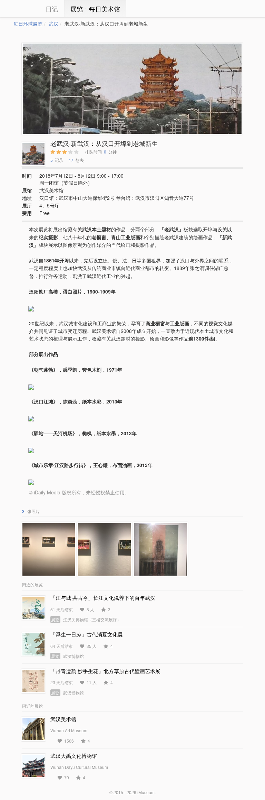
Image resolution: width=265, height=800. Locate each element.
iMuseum (146, 792)
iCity (23, 8)
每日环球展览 (27, 23)
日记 (52, 8)
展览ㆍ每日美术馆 (95, 8)
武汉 (53, 23)
